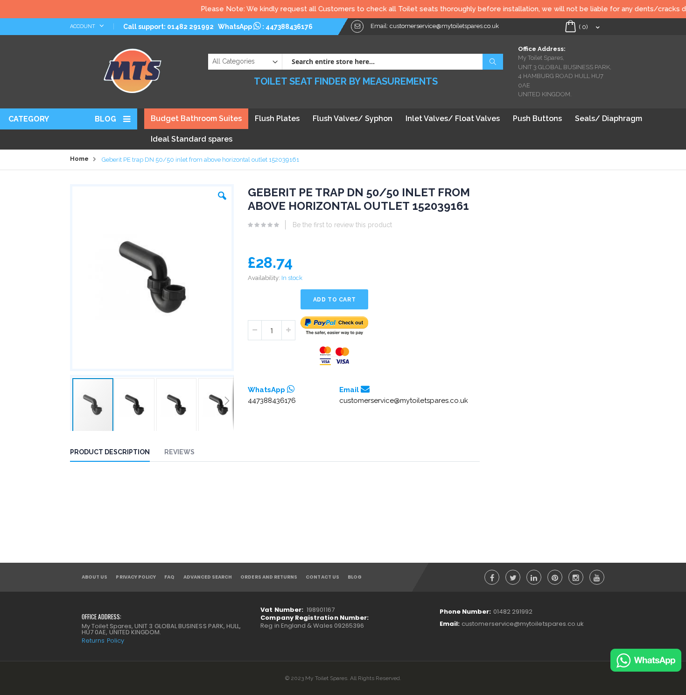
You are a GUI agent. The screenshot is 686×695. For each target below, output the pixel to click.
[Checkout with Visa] (334, 356)
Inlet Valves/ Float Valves (453, 118)
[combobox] (392, 62)
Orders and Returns (268, 576)
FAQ (169, 576)
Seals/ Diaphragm (608, 118)
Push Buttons (537, 118)
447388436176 (289, 26)
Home (79, 158)
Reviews (179, 452)
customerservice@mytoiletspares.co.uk (403, 400)
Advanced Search (207, 576)
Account (83, 26)
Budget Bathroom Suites (196, 118)
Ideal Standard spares (191, 139)
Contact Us (322, 576)
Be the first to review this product (342, 225)
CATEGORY (28, 119)
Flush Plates (277, 118)
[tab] (117, 453)
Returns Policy (103, 640)
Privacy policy (136, 576)
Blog (105, 119)
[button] (222, 193)
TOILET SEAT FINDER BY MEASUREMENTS (346, 81)
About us (94, 576)
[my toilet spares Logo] (133, 68)
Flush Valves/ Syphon (352, 118)
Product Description (110, 452)
